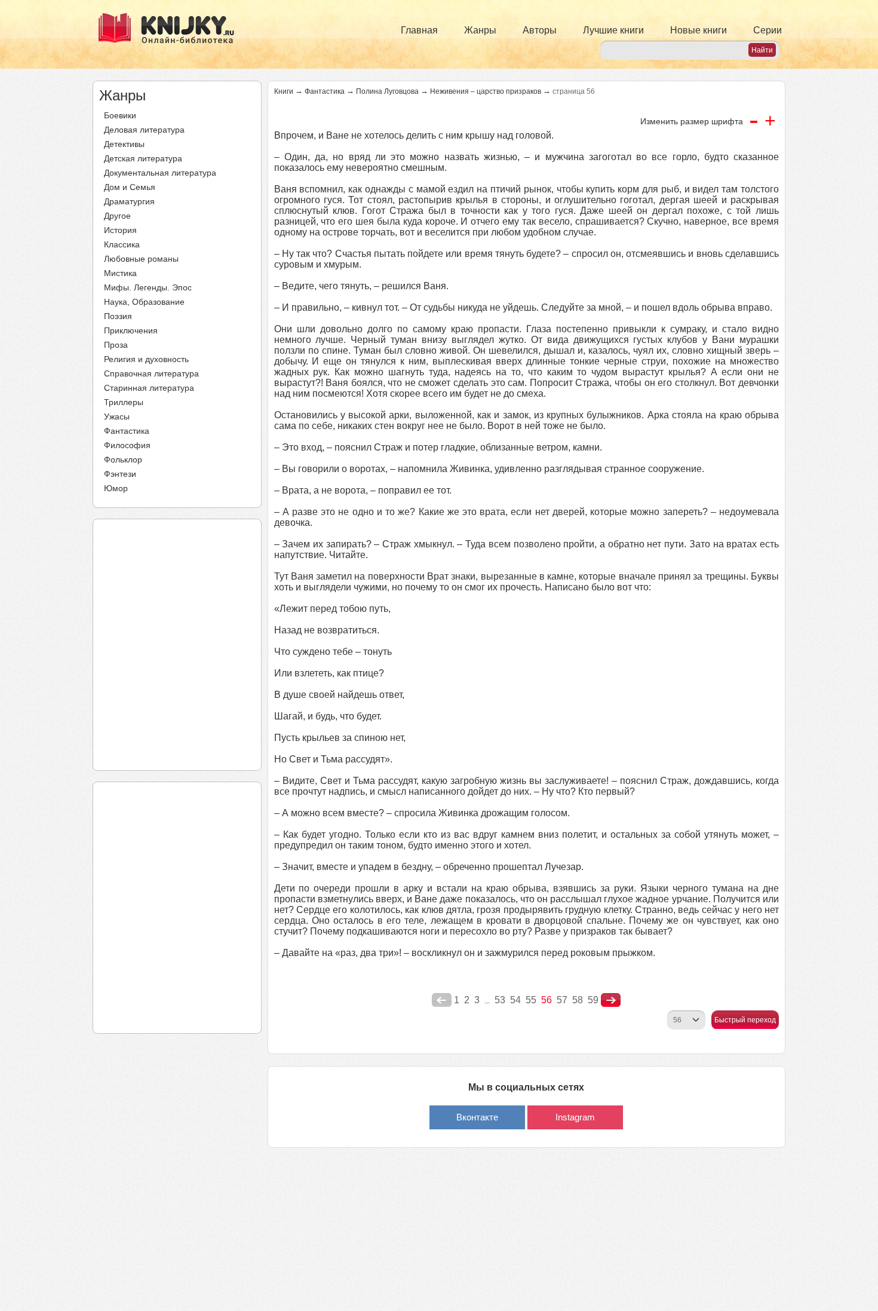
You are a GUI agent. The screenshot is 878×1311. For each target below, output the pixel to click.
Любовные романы (141, 259)
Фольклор (123, 459)
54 (515, 1000)
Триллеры (123, 402)
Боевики (120, 115)
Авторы (540, 30)
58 (577, 1000)
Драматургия (129, 201)
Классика (122, 244)
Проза (116, 345)
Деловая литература (144, 129)
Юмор (116, 488)
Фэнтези (120, 474)
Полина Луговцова (387, 91)
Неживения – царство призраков (485, 91)
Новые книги (698, 30)
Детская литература (143, 158)
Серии (767, 30)
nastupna (611, 1000)
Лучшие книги (613, 30)
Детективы (124, 144)
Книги (283, 91)
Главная (419, 30)
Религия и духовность (146, 359)
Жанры (480, 30)
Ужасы (117, 416)
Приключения (131, 330)
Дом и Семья (129, 187)
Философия (127, 445)
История (120, 230)
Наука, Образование (144, 302)
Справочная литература (151, 373)
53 (500, 1000)
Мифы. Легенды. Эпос (148, 287)
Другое (117, 215)
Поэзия (118, 316)
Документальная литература (160, 172)
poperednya (442, 1000)
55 (531, 1000)
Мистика (120, 273)
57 (562, 1000)
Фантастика (126, 431)
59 (593, 1000)
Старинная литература (149, 388)
